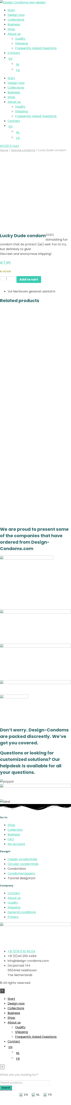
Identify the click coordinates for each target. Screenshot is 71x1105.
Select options (51, 438)
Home (4, 150)
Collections (16, 19)
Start (11, 10)
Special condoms (23, 150)
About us (14, 34)
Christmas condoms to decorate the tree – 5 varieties (54, 419)
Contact (14, 53)
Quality (20, 38)
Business (14, 24)
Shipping (21, 43)
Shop (11, 29)
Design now (16, 15)
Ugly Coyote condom (54, 348)
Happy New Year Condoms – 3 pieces (16, 491)
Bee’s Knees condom (16, 418)
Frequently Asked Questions (36, 48)
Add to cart (12, 362)
